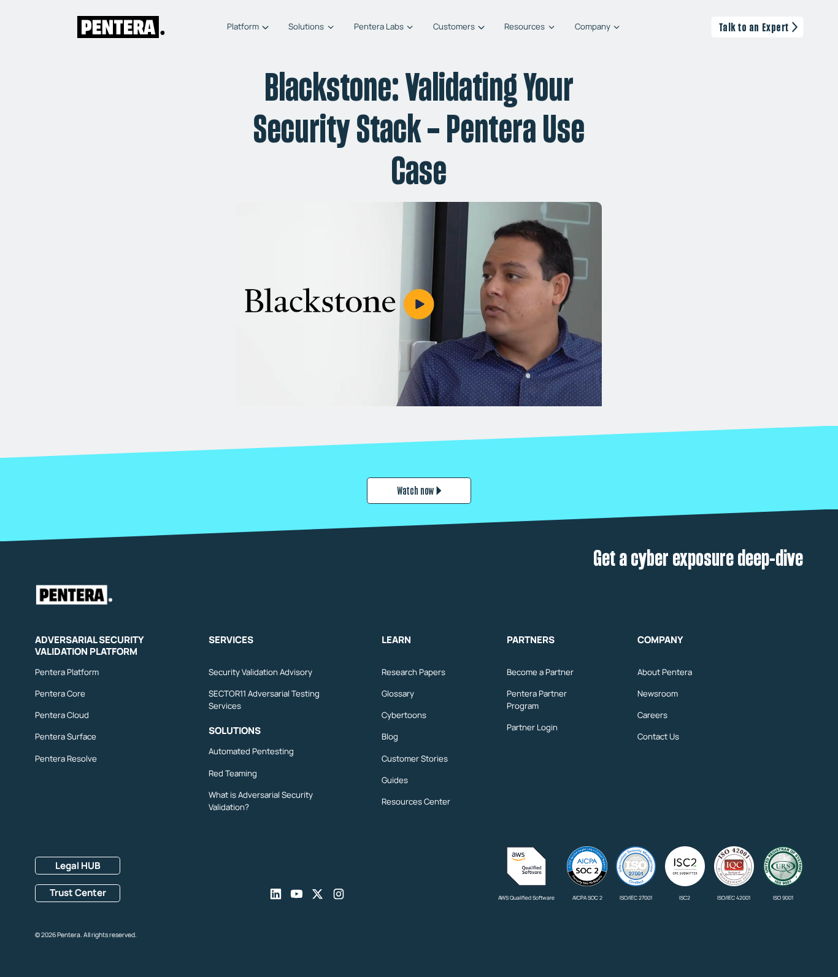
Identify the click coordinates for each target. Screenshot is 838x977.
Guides (395, 780)
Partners (531, 640)
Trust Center (78, 892)
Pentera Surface (65, 736)
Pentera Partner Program (537, 699)
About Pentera (664, 672)
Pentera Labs (379, 27)
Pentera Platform (67, 672)
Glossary (398, 693)
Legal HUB (78, 865)
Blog (390, 736)
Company (592, 27)
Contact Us (658, 736)
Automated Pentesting (251, 751)
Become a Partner (540, 672)
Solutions (306, 27)
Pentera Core (60, 693)
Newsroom (657, 693)
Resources (524, 27)
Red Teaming (233, 773)
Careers (652, 714)
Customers (454, 27)
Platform (243, 27)
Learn (396, 640)
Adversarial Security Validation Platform (89, 646)
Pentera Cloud (62, 714)
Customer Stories (415, 758)
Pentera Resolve (66, 758)
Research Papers (413, 672)
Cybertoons (404, 714)
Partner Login (532, 727)
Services (231, 640)
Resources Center (416, 801)
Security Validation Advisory (260, 672)
